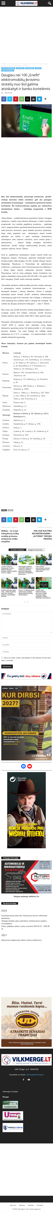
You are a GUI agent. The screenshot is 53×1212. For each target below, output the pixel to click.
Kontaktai (40, 1205)
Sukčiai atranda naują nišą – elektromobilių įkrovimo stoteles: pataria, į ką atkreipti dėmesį (8, 593)
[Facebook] (3, 99)
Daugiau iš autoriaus (35, 550)
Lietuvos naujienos (14, 64)
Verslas (38, 68)
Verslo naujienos (7, 70)
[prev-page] (25, 602)
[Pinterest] (15, 99)
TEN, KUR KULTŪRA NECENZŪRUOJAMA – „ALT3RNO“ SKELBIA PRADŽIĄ (42, 535)
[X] (9, 99)
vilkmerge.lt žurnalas (10, 1092)
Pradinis (3, 64)
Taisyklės (31, 1205)
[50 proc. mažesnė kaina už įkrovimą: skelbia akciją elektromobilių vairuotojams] (26, 583)
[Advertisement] (26, 34)
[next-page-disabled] (28, 602)
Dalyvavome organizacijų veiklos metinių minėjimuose (21, 940)
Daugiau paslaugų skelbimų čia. (26, 896)
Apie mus (13, 1205)
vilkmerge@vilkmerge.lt (35, 1075)
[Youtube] (29, 1080)
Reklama (22, 1205)
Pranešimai (29, 68)
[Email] (27, 99)
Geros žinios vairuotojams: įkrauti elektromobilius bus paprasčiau (43, 569)
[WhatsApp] (21, 99)
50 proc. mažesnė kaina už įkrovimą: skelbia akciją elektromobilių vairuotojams (26, 592)
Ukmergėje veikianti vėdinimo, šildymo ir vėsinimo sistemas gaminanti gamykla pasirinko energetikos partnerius (26, 570)
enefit (10, 510)
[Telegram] (39, 99)
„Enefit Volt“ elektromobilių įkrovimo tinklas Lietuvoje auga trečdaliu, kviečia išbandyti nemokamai (43, 594)
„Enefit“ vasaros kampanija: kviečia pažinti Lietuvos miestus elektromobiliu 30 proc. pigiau (9, 570)
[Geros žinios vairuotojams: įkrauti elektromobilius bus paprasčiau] (44, 559)
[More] (45, 99)
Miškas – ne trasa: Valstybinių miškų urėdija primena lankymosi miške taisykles (10, 536)
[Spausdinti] (33, 99)
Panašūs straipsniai (17, 550)
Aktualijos (20, 68)
